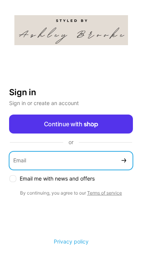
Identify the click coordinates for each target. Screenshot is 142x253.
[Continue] (123, 160)
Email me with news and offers (57, 178)
